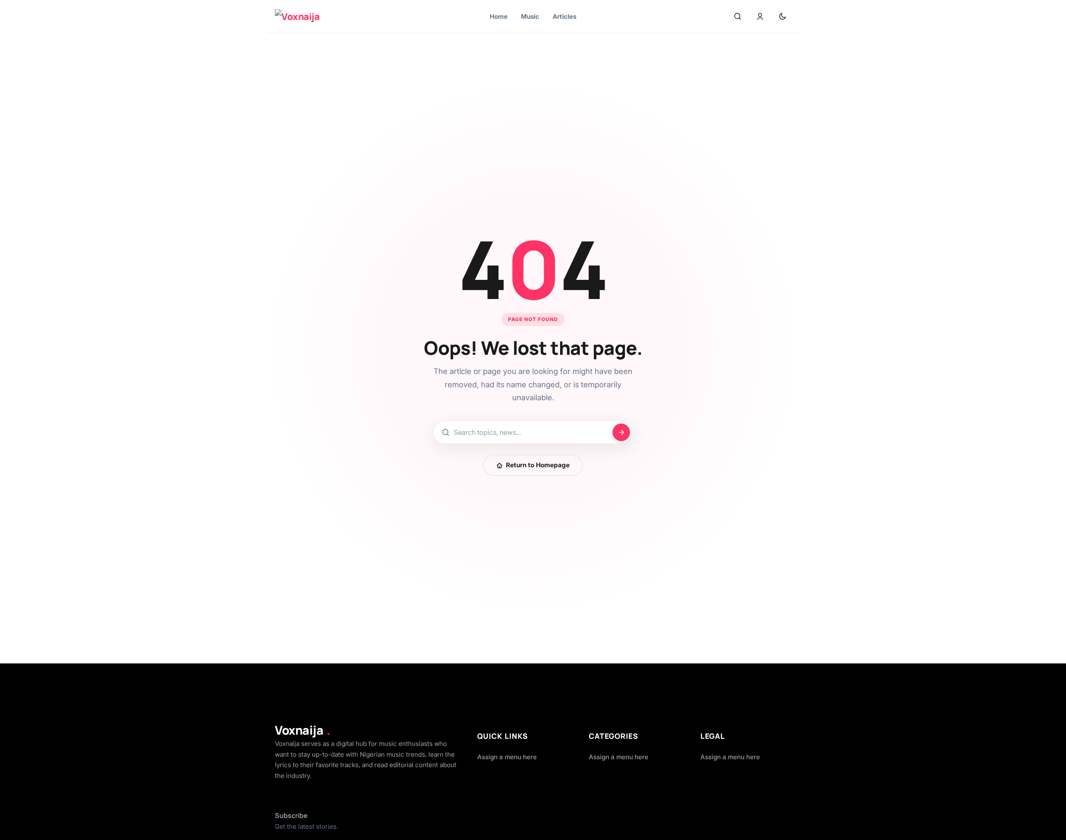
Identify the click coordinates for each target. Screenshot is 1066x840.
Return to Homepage (538, 465)
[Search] (737, 16)
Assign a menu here (507, 757)
